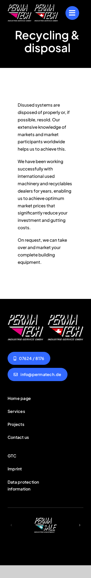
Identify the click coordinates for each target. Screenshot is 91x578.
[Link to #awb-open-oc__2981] (72, 13)
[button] (11, 525)
